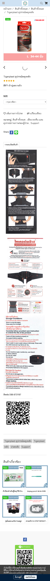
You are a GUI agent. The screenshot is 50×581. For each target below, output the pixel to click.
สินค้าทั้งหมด (19, 119)
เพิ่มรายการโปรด (14, 113)
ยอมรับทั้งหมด (30, 577)
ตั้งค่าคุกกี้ (18, 577)
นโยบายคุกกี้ (33, 573)
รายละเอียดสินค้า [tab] (11, 144)
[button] (40, 3)
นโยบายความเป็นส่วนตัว (17, 573)
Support (35, 123)
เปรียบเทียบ (35, 113)
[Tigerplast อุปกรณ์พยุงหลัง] (25, 39)
